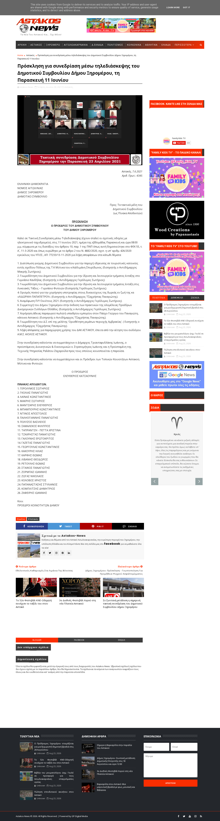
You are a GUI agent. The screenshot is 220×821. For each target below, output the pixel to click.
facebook (79, 640)
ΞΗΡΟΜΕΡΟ (53, 44)
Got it (186, 7)
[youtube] (189, 816)
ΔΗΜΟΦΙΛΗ (177, 297)
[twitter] (184, 816)
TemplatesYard (112, 816)
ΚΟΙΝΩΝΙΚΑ (134, 44)
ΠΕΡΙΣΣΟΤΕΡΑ (183, 44)
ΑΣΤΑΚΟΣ (36, 44)
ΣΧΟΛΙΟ (132, 526)
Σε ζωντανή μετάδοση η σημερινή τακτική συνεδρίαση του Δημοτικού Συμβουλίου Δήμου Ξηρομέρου (123, 603)
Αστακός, (69, 87)
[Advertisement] (80, 626)
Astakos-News (23, 816)
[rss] (201, 816)
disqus (121, 640)
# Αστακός (33, 519)
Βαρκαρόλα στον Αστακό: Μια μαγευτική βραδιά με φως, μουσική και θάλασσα (116, 787)
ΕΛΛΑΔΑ (166, 44)
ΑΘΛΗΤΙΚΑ (151, 44)
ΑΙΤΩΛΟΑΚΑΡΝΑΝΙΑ (76, 44)
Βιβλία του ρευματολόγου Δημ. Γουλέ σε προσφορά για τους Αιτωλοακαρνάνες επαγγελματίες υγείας (184, 336)
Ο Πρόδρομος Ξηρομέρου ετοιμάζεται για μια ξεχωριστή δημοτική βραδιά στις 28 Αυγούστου (183, 307)
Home (20, 55)
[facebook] (178, 816)
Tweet (68, 526)
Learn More (173, 7)
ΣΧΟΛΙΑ (195, 297)
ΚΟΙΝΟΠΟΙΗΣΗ (36, 526)
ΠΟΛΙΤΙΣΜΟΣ (115, 44)
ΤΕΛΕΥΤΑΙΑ (158, 297)
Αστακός (30, 55)
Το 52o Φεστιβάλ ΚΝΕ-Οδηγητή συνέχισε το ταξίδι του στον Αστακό (34, 603)
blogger (37, 640)
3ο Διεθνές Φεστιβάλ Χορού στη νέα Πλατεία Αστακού (77, 602)
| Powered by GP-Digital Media (73, 816)
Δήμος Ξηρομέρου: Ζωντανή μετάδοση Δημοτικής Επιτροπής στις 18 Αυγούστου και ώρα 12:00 (116, 761)
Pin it (100, 526)
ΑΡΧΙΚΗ (22, 44)
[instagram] (195, 816)
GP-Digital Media (145, 816)
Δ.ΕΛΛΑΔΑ (97, 44)
